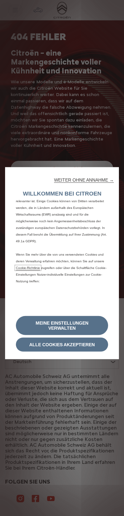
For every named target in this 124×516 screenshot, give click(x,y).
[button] (84, 179)
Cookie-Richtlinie (28, 267)
